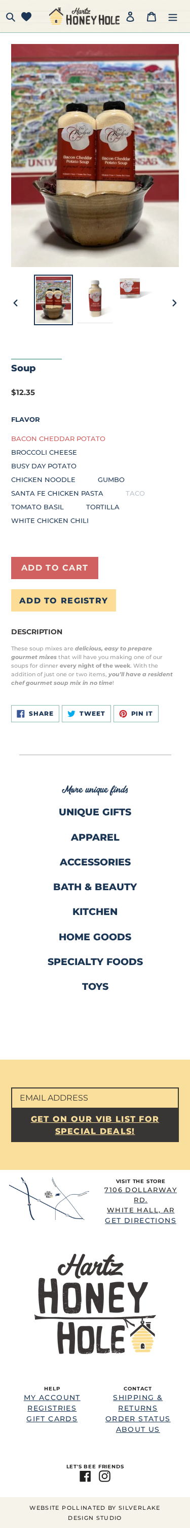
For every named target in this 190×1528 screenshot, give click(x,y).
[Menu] (172, 16)
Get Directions (140, 1205)
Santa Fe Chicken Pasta (57, 493)
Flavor (25, 419)
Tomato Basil (37, 507)
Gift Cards (52, 1418)
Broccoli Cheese (44, 452)
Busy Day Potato (44, 466)
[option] (53, 300)
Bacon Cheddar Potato (58, 438)
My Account (52, 1397)
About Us (138, 1429)
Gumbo (111, 479)
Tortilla (103, 507)
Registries (52, 1408)
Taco (135, 493)
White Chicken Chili (50, 520)
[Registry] (26, 16)
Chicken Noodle (43, 479)
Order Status (138, 1418)
